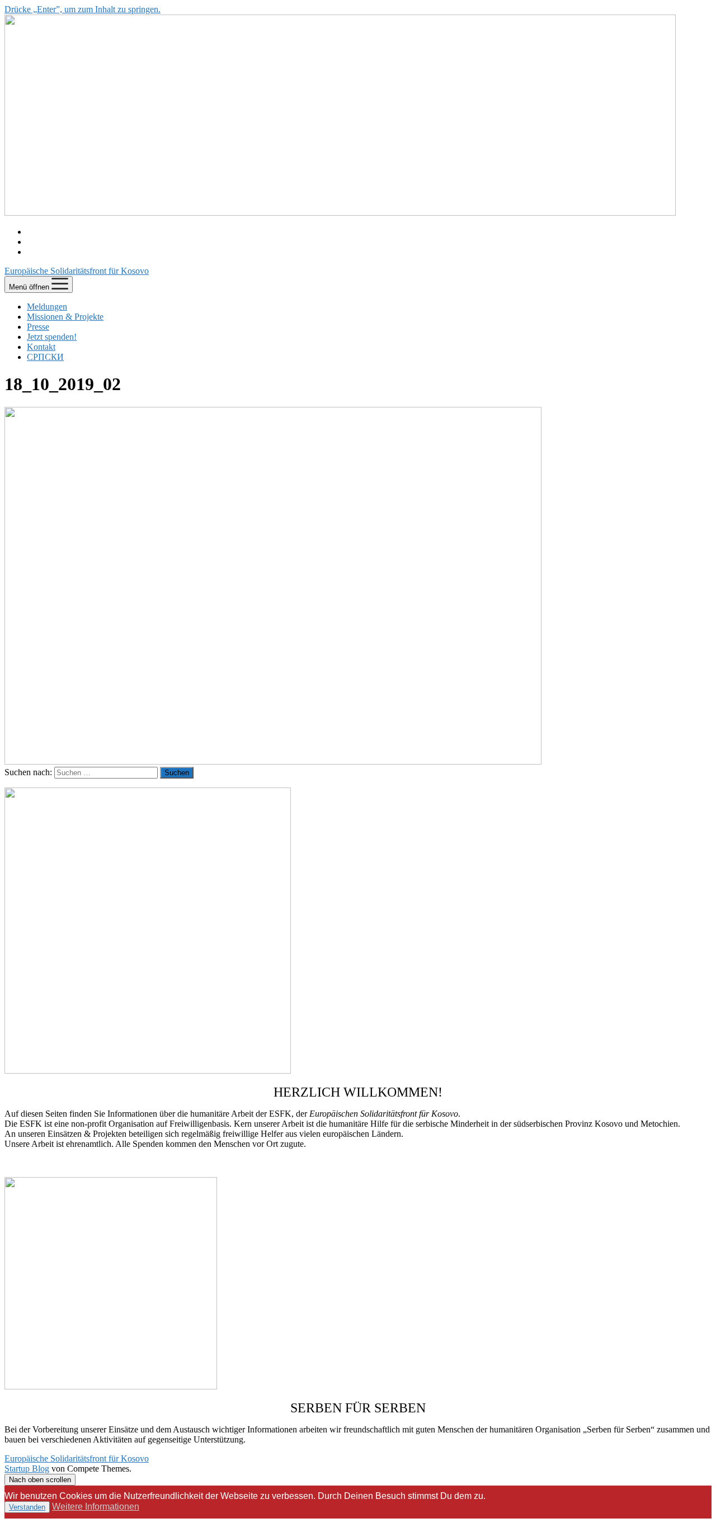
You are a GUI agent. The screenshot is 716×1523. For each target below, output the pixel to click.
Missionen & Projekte (65, 316)
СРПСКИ (45, 357)
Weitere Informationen (95, 1506)
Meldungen (47, 306)
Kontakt (41, 347)
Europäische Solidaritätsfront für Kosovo (76, 271)
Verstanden (27, 1507)
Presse (38, 326)
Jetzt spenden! (52, 336)
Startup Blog (26, 1468)
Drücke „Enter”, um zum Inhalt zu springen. (82, 9)
